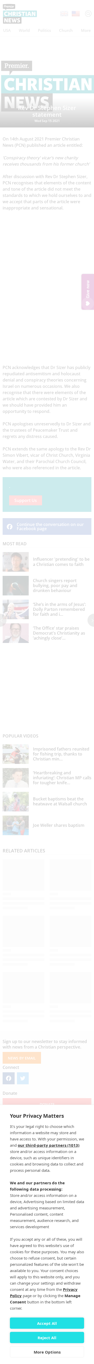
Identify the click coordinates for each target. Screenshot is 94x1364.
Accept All (47, 1323)
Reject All (47, 1337)
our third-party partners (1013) (48, 1145)
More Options (47, 1352)
